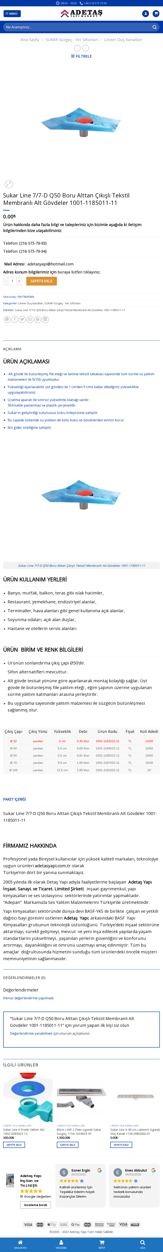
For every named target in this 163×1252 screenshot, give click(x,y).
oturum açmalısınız (74, 1033)
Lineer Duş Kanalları (123, 39)
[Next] (159, 1114)
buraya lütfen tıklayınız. (79, 271)
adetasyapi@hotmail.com (50, 263)
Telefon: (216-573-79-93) (24, 243)
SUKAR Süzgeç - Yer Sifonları (71, 39)
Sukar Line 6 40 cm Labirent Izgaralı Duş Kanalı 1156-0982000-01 (135, 1132)
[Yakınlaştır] (9, 184)
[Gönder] (154, 27)
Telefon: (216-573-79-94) (24, 251)
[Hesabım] (145, 13)
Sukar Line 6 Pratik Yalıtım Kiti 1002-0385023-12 (23, 1132)
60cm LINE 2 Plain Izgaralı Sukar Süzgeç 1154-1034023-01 (79, 1132)
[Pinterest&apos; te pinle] (37, 319)
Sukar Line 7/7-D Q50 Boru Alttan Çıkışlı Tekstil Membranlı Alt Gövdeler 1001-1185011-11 (70, 310)
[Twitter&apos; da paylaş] (22, 319)
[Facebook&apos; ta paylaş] (14, 319)
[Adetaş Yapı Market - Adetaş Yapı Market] (81, 14)
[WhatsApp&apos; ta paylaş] (7, 319)
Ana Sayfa (30, 39)
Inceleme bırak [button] (35, 1205)
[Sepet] (156, 13)
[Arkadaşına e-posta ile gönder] (30, 319)
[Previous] (3, 1114)
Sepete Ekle (41, 281)
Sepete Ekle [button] (14, 1144)
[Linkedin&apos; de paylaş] (45, 319)
